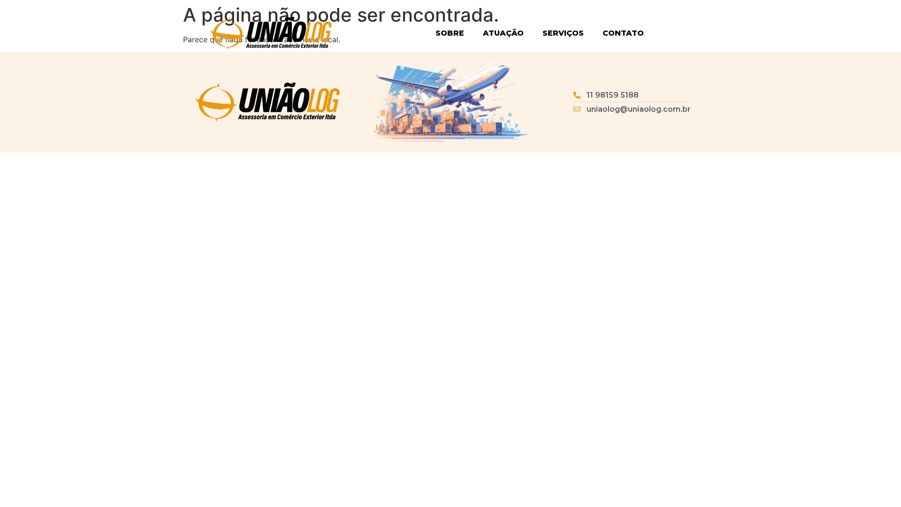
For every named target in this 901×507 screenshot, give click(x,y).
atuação (503, 33)
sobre (449, 33)
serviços (563, 33)
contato (623, 33)
